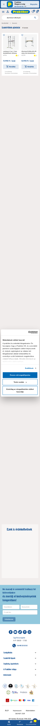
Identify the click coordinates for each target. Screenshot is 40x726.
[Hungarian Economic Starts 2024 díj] (5, 686)
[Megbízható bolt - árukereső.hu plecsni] (8, 692)
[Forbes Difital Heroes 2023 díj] (10, 686)
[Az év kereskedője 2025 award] (31, 692)
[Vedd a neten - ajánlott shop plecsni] (15, 692)
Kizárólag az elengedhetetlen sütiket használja (20, 390)
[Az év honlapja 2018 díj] (16, 686)
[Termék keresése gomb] (35, 18)
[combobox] (20, 17)
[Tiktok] (20, 632)
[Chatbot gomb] (35, 721)
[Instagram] (29, 632)
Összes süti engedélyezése (20, 375)
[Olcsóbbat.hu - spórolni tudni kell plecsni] (24, 692)
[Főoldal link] (20, 12)
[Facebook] (11, 632)
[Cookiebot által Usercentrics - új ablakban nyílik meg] (28, 332)
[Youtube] (15, 632)
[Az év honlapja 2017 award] (34, 686)
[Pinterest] (25, 632)
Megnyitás (33, 4)
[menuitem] (3, 11)
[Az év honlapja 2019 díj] (22, 686)
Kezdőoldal (5, 23)
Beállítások (29, 368)
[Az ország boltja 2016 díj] (27, 686)
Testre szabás (19, 382)
